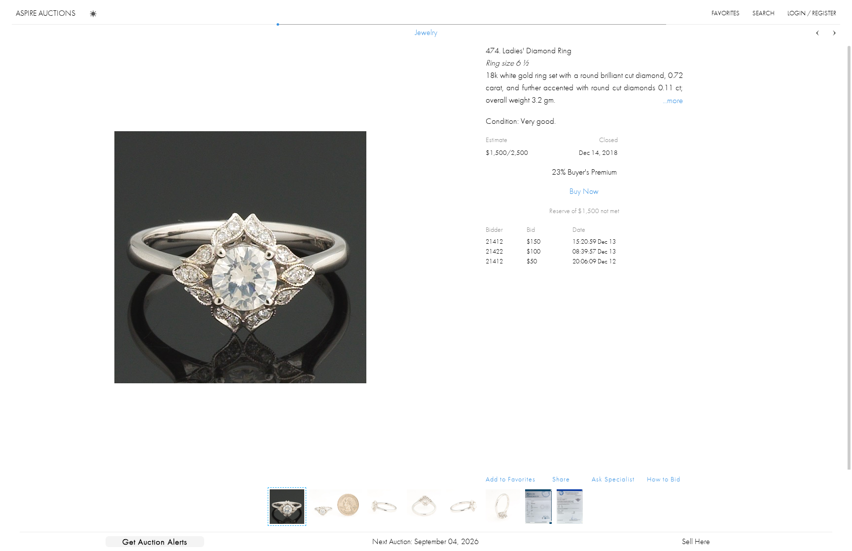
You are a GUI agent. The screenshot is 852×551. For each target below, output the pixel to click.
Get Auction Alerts (154, 541)
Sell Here (696, 541)
